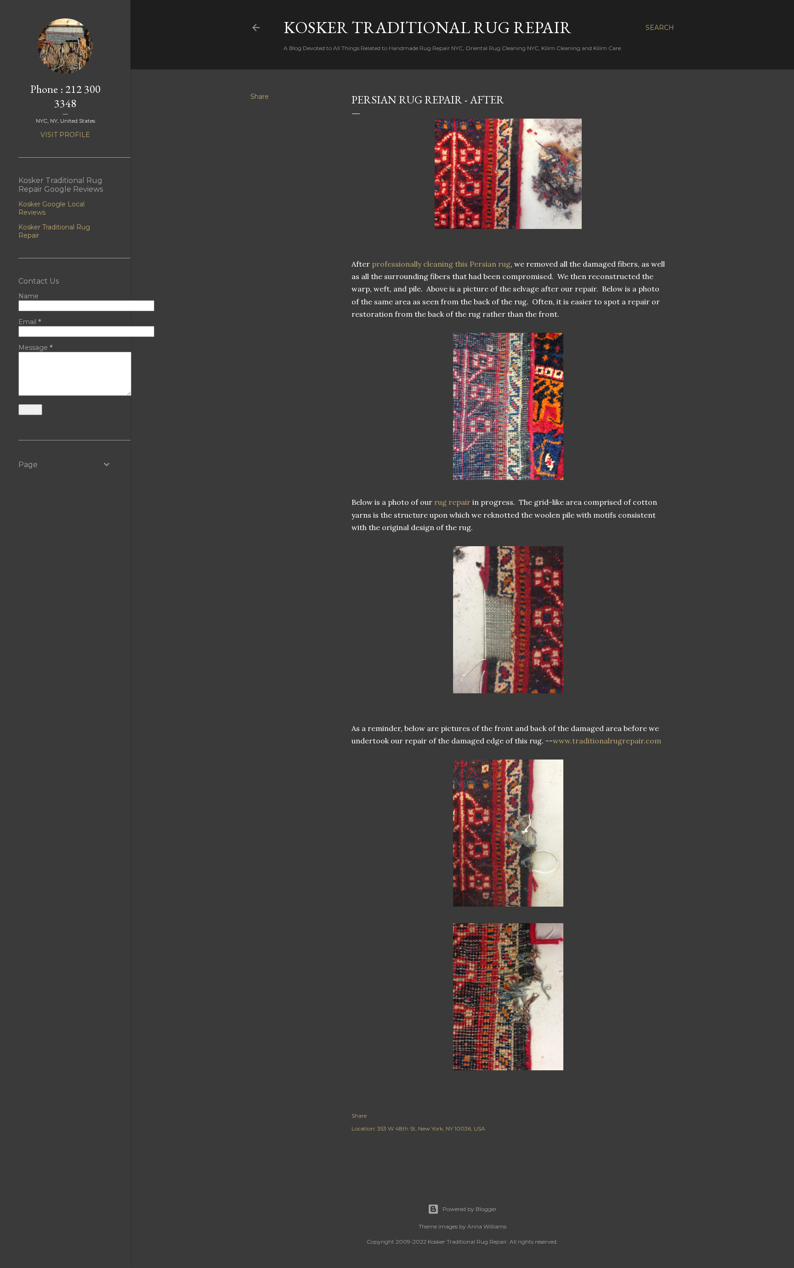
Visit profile (65, 135)
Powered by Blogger (469, 1208)
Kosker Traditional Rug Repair (428, 27)
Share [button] (259, 96)
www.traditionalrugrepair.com (607, 740)
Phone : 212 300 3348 (65, 96)
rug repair (451, 502)
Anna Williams (486, 1226)
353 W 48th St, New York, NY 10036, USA (431, 1128)
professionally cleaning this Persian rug (440, 263)
